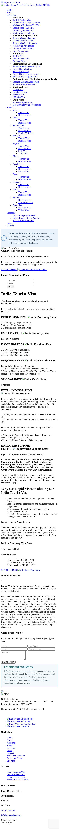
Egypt (15, 174)
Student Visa (18, 56)
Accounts (11, 743)
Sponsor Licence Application (26, 82)
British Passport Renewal (24, 215)
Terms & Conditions (16, 755)
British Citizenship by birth (25, 76)
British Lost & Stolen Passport (26, 218)
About (10, 12)
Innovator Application (22, 102)
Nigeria (16, 143)
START (9, 269)
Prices (9, 223)
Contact (10, 225)
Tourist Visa (18, 89)
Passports (11, 213)
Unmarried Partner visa (23, 48)
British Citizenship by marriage (27, 74)
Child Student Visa (21, 58)
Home (9, 10)
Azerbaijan (17, 205)
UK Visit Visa (19, 97)
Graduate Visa (19, 61)
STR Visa (22, 151)
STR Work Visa (25, 202)
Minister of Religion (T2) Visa (26, 25)
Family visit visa (20, 92)
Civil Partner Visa (21, 51)
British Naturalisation (22, 69)
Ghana (16, 156)
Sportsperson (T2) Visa (23, 28)
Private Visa (23, 171)
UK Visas (11, 15)
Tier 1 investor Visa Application (27, 105)
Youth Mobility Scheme (23, 33)
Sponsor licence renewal (24, 84)
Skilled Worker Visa (22, 20)
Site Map (11, 761)
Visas (9, 107)
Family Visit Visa (26, 133)
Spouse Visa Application (24, 38)
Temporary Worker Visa (23, 30)
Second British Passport (23, 220)
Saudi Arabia (18, 125)
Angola (16, 197)
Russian (16, 135)
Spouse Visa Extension (23, 40)
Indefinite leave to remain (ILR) (27, 66)
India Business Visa (16, 774)
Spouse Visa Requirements (25, 43)
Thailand (17, 182)
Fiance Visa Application (23, 46)
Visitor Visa (23, 128)
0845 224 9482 (36, 5)
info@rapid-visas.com (11, 815)
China (15, 117)
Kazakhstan (18, 164)
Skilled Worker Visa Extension (26, 22)
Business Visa (19, 94)
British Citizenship (21, 71)
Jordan (16, 189)
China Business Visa (16, 777)
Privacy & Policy (14, 758)
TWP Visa (23, 153)
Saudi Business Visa (16, 772)
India (15, 110)
